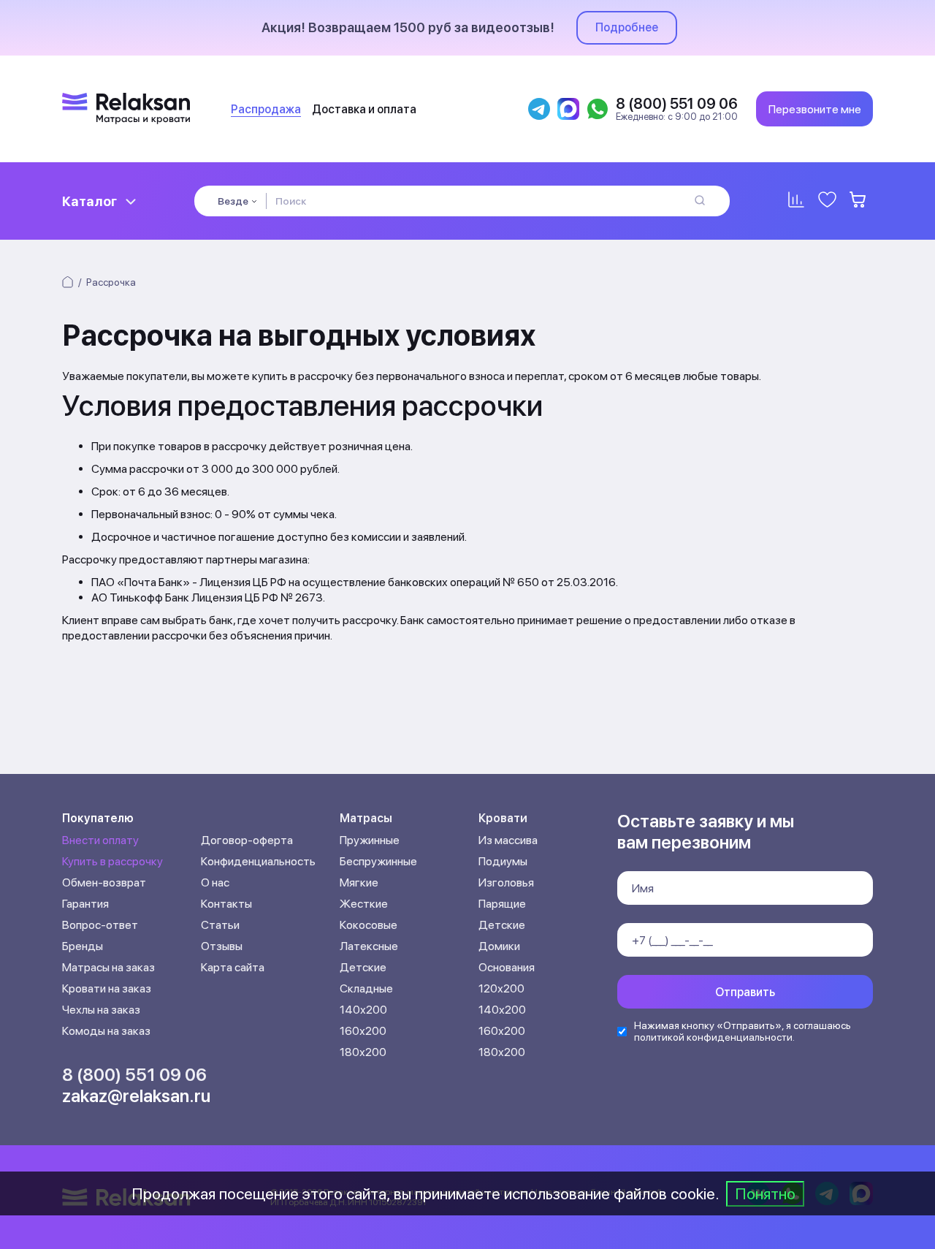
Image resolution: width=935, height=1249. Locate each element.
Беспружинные (378, 861)
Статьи (220, 925)
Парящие (502, 904)
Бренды (82, 946)
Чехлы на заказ (101, 1010)
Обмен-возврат (104, 882)
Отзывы (222, 946)
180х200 (363, 1052)
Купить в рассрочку (112, 861)
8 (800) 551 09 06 (134, 1074)
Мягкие (359, 882)
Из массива (508, 840)
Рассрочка (111, 282)
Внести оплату (100, 840)
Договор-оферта (247, 840)
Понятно (765, 1193)
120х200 (501, 988)
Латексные (369, 946)
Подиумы (502, 861)
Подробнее (626, 27)
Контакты (226, 904)
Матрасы (366, 818)
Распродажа (266, 109)
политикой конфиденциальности (713, 1037)
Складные (366, 988)
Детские (363, 967)
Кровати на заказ (106, 988)
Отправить (745, 992)
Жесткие (364, 904)
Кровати (502, 818)
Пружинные (370, 840)
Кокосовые (368, 925)
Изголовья (506, 882)
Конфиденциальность (258, 861)
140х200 (363, 1010)
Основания (506, 967)
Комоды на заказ (106, 1031)
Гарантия (85, 904)
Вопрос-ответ (100, 925)
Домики (499, 946)
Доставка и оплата (364, 109)
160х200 (363, 1031)
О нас (215, 882)
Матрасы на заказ (108, 967)
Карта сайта (232, 967)
